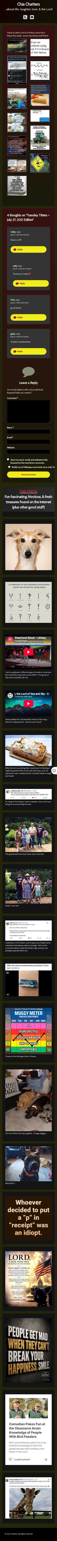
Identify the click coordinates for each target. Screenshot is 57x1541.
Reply (20, 249)
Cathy (13, 232)
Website (10, 447)
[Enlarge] (47, 820)
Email (10, 437)
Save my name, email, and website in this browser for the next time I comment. (29, 461)
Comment (12, 398)
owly (15, 266)
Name (10, 427)
